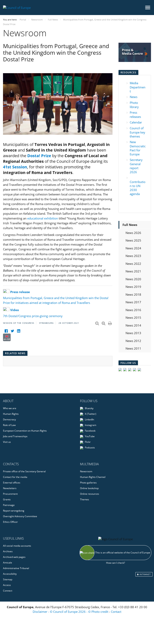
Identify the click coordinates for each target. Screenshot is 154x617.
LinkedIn (89, 419)
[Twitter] (12, 331)
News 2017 (133, 302)
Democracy (9, 419)
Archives (8, 551)
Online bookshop (89, 488)
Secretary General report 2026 (136, 166)
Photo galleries (88, 482)
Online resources (89, 494)
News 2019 (133, 287)
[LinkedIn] (18, 331)
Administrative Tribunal (16, 568)
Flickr (87, 442)
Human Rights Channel (92, 477)
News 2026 (133, 233)
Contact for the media (15, 477)
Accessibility (10, 574)
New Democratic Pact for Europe (138, 148)
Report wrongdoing (13, 510)
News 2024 (133, 248)
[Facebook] (6, 331)
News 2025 (133, 240)
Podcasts (89, 447)
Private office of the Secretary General (24, 471)
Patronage (9, 505)
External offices (11, 482)
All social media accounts (17, 545)
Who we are (9, 408)
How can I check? (115, 562)
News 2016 (133, 310)
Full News (130, 225)
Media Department (137, 87)
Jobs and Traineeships (15, 436)
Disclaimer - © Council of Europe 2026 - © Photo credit (71, 612)
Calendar (136, 122)
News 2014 (133, 325)
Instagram (90, 425)
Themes (84, 499)
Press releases (135, 114)
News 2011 (133, 348)
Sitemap (7, 579)
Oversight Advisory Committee (20, 516)
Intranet (145, 574)
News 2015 (133, 318)
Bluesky (88, 408)
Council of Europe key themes (137, 132)
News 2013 (133, 333)
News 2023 (133, 256)
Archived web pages (14, 557)
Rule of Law (9, 425)
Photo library (134, 105)
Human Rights (11, 414)
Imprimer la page (110, 322)
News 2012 (133, 341)
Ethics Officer (10, 522)
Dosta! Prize (39, 155)
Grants (7, 499)
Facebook (89, 430)
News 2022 (133, 264)
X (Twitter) (90, 414)
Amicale (7, 562)
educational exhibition (43, 218)
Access (7, 585)
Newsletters (9, 488)
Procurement (10, 494)
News (133, 97)
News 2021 (133, 271)
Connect (7, 590)
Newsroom (86, 471)
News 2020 (133, 279)
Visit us (7, 442)
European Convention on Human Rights (25, 430)
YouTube (89, 436)
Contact (116, 612)
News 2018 (133, 294)
